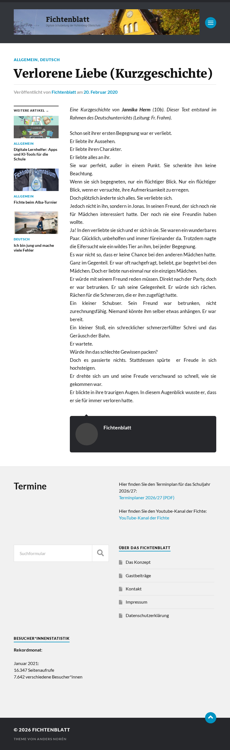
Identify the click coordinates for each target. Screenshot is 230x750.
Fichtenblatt (64, 92)
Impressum (136, 601)
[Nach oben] (210, 717)
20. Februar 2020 (101, 92)
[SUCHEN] (100, 553)
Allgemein (26, 59)
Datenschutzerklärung (147, 615)
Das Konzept (138, 562)
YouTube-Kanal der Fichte (144, 517)
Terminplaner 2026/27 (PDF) (146, 497)
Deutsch (50, 59)
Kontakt (134, 588)
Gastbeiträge (138, 575)
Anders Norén (51, 739)
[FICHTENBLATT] (106, 32)
